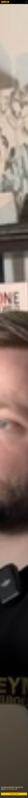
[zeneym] (4, 2)
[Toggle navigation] (26, 2)
